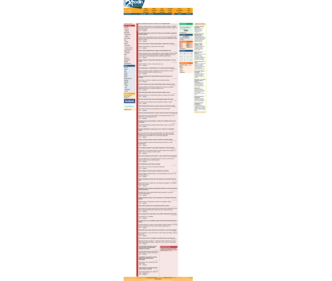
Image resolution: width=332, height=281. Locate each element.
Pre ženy (126, 67)
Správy (145, 8)
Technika (126, 80)
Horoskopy (162, 12)
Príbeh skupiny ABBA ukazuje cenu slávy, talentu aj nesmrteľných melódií (157, 106)
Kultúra (126, 43)
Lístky (188, 10)
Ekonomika (126, 32)
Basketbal (182, 72)
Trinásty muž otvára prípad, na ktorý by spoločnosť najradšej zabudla (155, 139)
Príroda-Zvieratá (127, 78)
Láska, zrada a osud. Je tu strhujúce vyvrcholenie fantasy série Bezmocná (157, 238)
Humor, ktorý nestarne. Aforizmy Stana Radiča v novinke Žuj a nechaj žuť (156, 43)
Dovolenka (154, 10)
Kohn (126, 91)
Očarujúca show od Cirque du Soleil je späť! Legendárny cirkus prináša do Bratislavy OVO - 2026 (199, 46)
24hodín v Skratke (128, 23)
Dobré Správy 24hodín (151, 277)
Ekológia (126, 61)
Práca (189, 8)
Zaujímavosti (127, 59)
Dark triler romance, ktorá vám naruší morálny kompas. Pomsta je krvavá (157, 84)
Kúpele (170, 10)
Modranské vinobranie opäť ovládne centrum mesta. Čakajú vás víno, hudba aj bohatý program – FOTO (168, 249)
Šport (125, 54)
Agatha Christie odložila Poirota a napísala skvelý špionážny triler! (155, 50)
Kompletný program (184, 37)
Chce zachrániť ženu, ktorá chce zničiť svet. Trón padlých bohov (154, 23)
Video (162, 8)
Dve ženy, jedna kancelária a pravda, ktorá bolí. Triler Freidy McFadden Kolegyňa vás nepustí (148, 247)
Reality (154, 8)
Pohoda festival (128, 49)
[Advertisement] (169, 4)
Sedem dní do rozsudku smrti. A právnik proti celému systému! (154, 205)
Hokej (181, 70)
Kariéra (125, 73)
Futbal (181, 67)
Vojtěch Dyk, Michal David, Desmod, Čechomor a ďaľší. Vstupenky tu (199, 29)
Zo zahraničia (127, 38)
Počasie (170, 12)
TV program (170, 8)
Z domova (126, 29)
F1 (125, 56)
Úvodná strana (127, 13)
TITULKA (126, 27)
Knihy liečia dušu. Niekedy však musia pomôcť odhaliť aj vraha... (154, 92)
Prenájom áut (183, 32)
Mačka (147, 280)
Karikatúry (127, 89)
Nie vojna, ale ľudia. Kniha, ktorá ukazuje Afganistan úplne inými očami (156, 99)
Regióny (127, 30)
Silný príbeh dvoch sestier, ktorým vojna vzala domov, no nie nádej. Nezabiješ (157, 230)
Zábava (179, 12)
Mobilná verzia (127, 109)
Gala (125, 39)
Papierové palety (156, 280)
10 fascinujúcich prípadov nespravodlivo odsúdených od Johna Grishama (157, 147)
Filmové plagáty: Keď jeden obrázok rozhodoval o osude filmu (154, 171)
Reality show (127, 50)
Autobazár (146, 10)
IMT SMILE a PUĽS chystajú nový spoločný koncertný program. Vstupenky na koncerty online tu (199, 74)
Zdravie (126, 36)
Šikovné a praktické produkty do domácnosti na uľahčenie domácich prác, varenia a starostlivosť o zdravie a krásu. (200, 91)
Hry (126, 87)
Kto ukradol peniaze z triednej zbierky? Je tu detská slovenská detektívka (157, 68)
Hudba (126, 41)
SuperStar (127, 52)
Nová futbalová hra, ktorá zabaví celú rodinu (149, 164)
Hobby (125, 76)
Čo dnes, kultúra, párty (166, 280)
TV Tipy (179, 8)
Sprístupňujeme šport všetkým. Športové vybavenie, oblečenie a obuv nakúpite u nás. (200, 82)
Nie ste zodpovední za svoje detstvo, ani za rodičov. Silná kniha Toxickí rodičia (158, 213)
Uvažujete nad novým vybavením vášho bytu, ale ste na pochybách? (199, 98)
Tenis (181, 69)
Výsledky (162, 10)
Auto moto (126, 58)
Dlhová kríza (128, 34)
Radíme (126, 74)
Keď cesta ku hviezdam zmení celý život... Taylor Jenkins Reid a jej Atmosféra (158, 156)
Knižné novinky (128, 47)
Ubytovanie (145, 12)
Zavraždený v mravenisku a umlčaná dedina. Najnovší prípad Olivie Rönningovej (148, 258)
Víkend (125, 69)
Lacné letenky (179, 10)
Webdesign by (183, 277)
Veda (125, 71)
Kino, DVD (127, 45)
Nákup (154, 12)
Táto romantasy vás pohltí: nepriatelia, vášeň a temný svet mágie (148, 268)
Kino (189, 12)
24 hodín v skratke (167, 277)
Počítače (126, 82)
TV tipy (181, 39)
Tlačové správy (127, 63)
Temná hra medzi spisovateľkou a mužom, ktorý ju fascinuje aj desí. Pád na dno (158, 112)
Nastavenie (182, 48)
